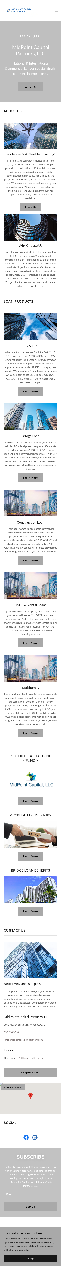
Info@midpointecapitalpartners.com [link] (23, 1039)
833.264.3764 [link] (30, 36)
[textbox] (30, 1194)
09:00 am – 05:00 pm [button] (29, 1057)
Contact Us (30, 86)
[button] (56, 11)
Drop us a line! (30, 1072)
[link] (20, 10)
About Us (30, 207)
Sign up (30, 1206)
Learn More (30, 391)
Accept (30, 1258)
